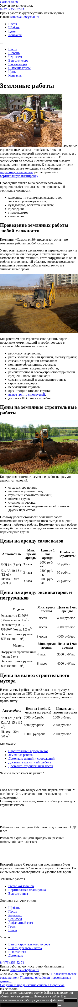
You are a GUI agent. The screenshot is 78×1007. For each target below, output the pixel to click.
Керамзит (15, 915)
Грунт (12, 926)
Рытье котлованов (21, 886)
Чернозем (15, 56)
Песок (12, 24)
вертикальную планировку (19, 176)
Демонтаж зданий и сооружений (31, 758)
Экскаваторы (17, 64)
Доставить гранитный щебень (29, 762)
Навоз (12, 930)
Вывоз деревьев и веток (25, 948)
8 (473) (12, 9)
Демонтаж (15, 955)
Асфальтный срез (20, 922)
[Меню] (1, 43)
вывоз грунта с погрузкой (26, 394)
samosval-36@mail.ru (24, 17)
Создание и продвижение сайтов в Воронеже (32, 985)
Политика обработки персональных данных (29, 1004)
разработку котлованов (16, 172)
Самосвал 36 (9, 2)
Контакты (15, 35)
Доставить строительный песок (30, 766)
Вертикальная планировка (27, 890)
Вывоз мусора (18, 60)
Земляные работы (20, 755)
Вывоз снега (17, 952)
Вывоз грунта (18, 893)
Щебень (14, 27)
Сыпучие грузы (19, 68)
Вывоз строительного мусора (29, 944)
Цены (12, 31)
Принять (70, 1000)
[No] (59, 1005)
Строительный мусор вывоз (28, 751)
